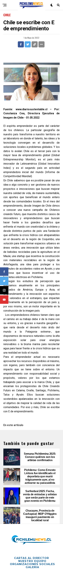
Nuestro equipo (32, 561)
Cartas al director (31, 558)
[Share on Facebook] (21, 44)
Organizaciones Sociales (32, 564)
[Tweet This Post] (28, 44)
